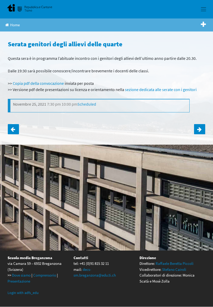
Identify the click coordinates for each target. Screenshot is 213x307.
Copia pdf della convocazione (38, 83)
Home (15, 24)
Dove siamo (21, 275)
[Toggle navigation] (204, 9)
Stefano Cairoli (174, 269)
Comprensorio (44, 275)
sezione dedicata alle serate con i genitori (161, 89)
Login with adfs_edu (23, 292)
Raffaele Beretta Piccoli (175, 263)
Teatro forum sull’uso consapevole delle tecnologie (199, 129)
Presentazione (19, 281)
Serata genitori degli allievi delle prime (13, 129)
